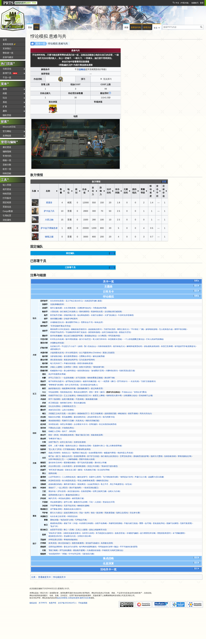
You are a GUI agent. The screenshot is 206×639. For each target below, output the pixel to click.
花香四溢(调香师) (55, 547)
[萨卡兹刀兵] (35, 211)
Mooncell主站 (9, 127)
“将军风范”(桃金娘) (55, 470)
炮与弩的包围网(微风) (88, 547)
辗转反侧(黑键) (99, 356)
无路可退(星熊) (186, 523)
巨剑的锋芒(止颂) (146, 395)
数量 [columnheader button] (61, 191)
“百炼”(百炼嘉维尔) (148, 381)
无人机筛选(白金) (166, 329)
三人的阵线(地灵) (69, 477)
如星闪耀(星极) (68, 399)
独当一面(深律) (97, 513)
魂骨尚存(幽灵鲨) (90, 381)
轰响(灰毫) (54, 520)
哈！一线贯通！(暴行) (107, 381)
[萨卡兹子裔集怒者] (35, 228)
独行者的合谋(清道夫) (109, 456)
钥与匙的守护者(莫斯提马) (185, 346)
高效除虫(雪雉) (85, 446)
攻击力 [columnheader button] (93, 191)
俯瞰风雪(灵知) (102, 481)
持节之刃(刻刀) (54, 378)
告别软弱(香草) (80, 456)
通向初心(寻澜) (101, 463)
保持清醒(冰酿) (56, 319)
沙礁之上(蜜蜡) (56, 367)
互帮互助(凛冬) (126, 456)
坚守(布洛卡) (122, 381)
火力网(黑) (102, 336)
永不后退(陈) (81, 378)
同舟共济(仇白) (146, 413)
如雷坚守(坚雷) (56, 530)
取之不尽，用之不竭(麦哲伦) (112, 484)
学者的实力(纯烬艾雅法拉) (112, 550)
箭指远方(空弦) (125, 332)
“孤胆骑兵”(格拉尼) (79, 453)
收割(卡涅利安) (85, 367)
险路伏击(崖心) (72, 446)
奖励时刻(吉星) (97, 312)
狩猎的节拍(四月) (57, 332)
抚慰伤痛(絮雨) (78, 543)
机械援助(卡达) (56, 371)
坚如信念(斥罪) (109, 502)
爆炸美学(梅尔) (70, 484)
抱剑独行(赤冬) (66, 403)
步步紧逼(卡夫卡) (81, 424)
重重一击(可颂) (145, 523)
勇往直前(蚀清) (56, 360)
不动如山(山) (127, 392)
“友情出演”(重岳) (140, 392)
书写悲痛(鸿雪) (114, 336)
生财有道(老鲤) (80, 442)
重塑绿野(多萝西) (84, 449)
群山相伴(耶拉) (70, 371)
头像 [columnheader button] (34, 191)
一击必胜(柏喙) (68, 378)
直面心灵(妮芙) (109, 353)
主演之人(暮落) (82, 530)
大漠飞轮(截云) (111, 315)
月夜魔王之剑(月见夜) (57, 413)
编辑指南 (7, 151)
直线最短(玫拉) (91, 336)
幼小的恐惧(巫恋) (69, 481)
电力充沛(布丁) (56, 363)
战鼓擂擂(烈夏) (111, 413)
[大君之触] (35, 219)
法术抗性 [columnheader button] (109, 191)
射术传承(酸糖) (56, 336)
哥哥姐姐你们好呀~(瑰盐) (108, 547)
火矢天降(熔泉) (70, 308)
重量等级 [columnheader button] (143, 191)
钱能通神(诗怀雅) (69, 388)
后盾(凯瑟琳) (86, 491)
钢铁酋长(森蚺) (83, 506)
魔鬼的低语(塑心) (72, 495)
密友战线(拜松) (159, 523)
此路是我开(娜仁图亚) (93, 301)
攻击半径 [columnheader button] (157, 191)
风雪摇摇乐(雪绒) (115, 339)
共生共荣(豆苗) (54, 466)
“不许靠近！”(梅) (137, 329)
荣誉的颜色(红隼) (185, 456)
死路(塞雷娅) (110, 513)
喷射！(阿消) (53, 435)
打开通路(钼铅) (69, 449)
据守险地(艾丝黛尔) (73, 381)
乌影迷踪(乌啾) (88, 554)
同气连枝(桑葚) (66, 550)
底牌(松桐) (52, 473)
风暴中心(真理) (95, 477)
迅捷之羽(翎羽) (54, 453)
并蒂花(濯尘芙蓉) (55, 540)
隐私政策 (33, 603)
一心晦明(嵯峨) (72, 459)
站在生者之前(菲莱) (58, 516)
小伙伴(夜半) (67, 466)
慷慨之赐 (49, 236)
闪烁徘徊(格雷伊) (105, 346)
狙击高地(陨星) (83, 315)
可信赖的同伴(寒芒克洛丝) (76, 332)
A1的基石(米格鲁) (86, 523)
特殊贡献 (7, 173)
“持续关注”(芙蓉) (55, 533)
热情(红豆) (66, 453)
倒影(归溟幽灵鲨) (92, 421)
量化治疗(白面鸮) (71, 547)
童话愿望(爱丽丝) (71, 356)
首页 (5, 40)
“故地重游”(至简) (97, 371)
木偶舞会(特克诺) (57, 343)
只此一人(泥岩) (95, 502)
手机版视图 (82, 603)
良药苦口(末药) (88, 533)
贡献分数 (7, 164)
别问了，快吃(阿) (69, 431)
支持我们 (7, 48)
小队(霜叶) (71, 413)
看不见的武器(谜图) (85, 463)
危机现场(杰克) (66, 392)
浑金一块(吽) (84, 513)
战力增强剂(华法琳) (148, 533)
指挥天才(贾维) (157, 456)
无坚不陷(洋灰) (70, 506)
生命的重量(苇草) (95, 453)
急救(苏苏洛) (120, 533)
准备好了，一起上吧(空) (58, 488)
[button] (156, 27)
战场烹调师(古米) (71, 513)
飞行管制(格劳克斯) (110, 477)
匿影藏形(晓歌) (70, 463)
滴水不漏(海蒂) (75, 488)
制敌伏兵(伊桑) (54, 417)
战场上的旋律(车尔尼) (98, 530)
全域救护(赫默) (133, 533)
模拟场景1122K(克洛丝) (60, 329)
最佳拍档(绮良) (80, 417)
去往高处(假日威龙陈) (113, 312)
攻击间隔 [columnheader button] (117, 191)
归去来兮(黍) (135, 513)
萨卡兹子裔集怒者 (49, 228)
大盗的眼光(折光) (57, 353)
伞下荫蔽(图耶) (179, 533)
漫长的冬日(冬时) (55, 463)
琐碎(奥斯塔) (84, 312)
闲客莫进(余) (72, 516)
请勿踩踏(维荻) (54, 421)
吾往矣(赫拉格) (80, 403)
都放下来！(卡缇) (71, 523)
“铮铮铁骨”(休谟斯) (55, 385)
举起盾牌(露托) (56, 502)
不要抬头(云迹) (54, 428)
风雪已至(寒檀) (167, 346)
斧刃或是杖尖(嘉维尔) (104, 533)
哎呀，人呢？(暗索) (56, 446)
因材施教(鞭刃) (83, 388)
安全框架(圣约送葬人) (89, 385)
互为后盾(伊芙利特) (87, 360)
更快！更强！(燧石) (97, 392)
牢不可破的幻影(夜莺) (129, 547)
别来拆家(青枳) (170, 456)
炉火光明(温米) (72, 353)
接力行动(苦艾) (85, 339)
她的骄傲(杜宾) (54, 388)
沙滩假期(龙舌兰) (69, 406)
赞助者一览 (8, 53)
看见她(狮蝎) (67, 417)
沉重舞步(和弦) (85, 356)
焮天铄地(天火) (119, 346)
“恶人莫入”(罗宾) (55, 449)
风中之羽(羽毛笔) (72, 385)
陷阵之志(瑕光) (122, 513)
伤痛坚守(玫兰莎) (55, 395)
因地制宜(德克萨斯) (141, 456)
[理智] (60, 79)
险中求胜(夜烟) (72, 339)
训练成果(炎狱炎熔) (152, 346)
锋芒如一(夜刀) (54, 456)
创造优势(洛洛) (83, 371)
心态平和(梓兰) (54, 477)
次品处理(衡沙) (93, 484)
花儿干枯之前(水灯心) (74, 301)
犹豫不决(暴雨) (172, 523)
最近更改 (7, 147)
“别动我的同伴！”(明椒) (57, 554)
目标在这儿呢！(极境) (73, 470)
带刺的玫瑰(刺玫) (71, 540)
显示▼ (197, 286)
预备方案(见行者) (82, 435)
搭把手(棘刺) (133, 413)
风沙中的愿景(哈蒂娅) (57, 374)
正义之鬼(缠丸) (70, 395)
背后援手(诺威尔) (92, 543)
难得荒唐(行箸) (78, 498)
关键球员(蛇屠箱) (115, 523)
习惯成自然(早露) (100, 308)
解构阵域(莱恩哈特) (134, 346)
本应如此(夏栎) (64, 498)
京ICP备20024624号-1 (67, 603)
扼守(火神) (68, 502)
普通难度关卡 (44, 577)
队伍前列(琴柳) (104, 470)
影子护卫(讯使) (93, 456)
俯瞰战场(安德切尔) (79, 329)
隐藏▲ (197, 281)
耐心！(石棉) (69, 530)
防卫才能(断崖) (97, 413)
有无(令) (128, 484)
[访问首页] (12, 19)
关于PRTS (43, 603)
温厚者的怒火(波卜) (56, 495)
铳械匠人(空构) (54, 431)
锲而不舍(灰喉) (180, 329)
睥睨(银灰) (122, 413)
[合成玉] (52, 109)
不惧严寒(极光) (56, 506)
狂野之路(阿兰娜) (100, 491)
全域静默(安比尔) (57, 322)
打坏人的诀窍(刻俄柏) (155, 339)
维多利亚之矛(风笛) (125, 453)
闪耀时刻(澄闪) (112, 371)
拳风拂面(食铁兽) (67, 435)
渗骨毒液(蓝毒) (152, 329)
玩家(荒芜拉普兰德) (127, 371)
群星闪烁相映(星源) (85, 363)
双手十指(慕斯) (54, 399)
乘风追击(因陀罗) (81, 392)
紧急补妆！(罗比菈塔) (57, 491)
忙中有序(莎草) (75, 554)
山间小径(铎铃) (68, 410)
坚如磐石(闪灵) (70, 536)
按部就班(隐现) (94, 332)
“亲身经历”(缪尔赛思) (109, 466)
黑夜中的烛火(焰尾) (87, 459)
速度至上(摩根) (99, 395)
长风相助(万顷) (90, 470)
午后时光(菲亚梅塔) (126, 315)
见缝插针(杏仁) (99, 446)
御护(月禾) (52, 498)
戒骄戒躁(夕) (55, 349)
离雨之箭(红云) (123, 329)
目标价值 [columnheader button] (164, 191)
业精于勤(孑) (53, 442)
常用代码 (7, 156)
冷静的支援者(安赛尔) (72, 533)
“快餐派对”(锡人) (55, 439)
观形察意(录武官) (55, 536)
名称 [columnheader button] (48, 191)
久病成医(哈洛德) (94, 550)
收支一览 (7, 169)
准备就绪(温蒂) (97, 435)
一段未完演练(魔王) (90, 488)
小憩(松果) (54, 312)
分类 (33, 577)
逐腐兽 (49, 202)
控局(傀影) (93, 424)
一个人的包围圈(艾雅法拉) (134, 339)
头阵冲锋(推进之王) (56, 459)
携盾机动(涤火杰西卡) (72, 509)
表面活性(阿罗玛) (71, 360)
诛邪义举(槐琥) (66, 424)
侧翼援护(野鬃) (110, 453)
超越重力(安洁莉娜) (156, 477)
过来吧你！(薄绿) (71, 367)
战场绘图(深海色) (55, 484)
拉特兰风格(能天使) (109, 332)
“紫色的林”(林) (98, 367)
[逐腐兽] (35, 202)
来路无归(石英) (54, 410)
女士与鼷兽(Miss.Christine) (90, 353)
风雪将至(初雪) (54, 481)
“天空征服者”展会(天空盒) (60, 326)
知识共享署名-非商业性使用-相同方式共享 (73, 598)
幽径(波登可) (82, 477)
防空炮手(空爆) (56, 315)
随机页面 (7, 115)
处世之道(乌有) (66, 442)
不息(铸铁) (80, 399)
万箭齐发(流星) (110, 329)
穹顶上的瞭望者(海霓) (86, 481)
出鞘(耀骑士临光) (130, 395)
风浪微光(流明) (107, 543)
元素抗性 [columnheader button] (126, 191)
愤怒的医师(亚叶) (164, 533)
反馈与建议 (8, 57)
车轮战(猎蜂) (53, 392)
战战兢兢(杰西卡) (95, 329)
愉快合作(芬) (67, 456)
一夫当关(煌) (134, 381)
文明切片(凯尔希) (84, 536)
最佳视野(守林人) (72, 322)
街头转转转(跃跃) (57, 301)
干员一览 (7, 77)
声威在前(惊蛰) (70, 363)
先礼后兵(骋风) (54, 406)
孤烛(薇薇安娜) (92, 399)
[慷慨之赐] (35, 236)
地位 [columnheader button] (68, 191)
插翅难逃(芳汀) (83, 413)
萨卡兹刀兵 (49, 211)
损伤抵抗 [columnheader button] (134, 191)
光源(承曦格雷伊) (57, 304)
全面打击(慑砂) (97, 315)
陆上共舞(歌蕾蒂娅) (114, 446)
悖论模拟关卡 (59, 577)
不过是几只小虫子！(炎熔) (72, 346)
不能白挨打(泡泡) (131, 523)
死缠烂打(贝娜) (68, 421)
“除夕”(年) (54, 526)
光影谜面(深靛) (56, 356)
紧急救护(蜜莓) (79, 550)
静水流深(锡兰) (64, 543)
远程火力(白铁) (114, 491)
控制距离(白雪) (70, 315)
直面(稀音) (81, 484)
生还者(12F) (55, 346)
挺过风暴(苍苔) (97, 388)
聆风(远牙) (99, 322)
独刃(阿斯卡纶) (109, 417)
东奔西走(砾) (53, 424)
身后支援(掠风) (73, 491)
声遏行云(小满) (141, 477)
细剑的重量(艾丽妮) (95, 378)
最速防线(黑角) (56, 523)
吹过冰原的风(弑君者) (108, 424)
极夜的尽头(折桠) (81, 502)
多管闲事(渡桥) (80, 466)
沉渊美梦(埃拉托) (84, 308)
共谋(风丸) (80, 421)
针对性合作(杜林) (57, 339)
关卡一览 (40, 43)
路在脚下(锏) (110, 378)
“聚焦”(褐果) (53, 550)
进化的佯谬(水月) (94, 417)
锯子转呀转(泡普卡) (56, 381)
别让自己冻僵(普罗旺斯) (73, 336)
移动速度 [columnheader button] (151, 191)
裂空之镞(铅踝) (56, 308)
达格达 (82, 69)
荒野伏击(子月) (87, 322)
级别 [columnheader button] (76, 191)
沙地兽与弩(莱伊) (71, 319)
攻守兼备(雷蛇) (56, 509)
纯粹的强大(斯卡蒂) (114, 395)
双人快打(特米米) (100, 339)
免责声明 (52, 603)
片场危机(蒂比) (68, 428)
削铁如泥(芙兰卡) (84, 395)
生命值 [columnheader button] (84, 191)
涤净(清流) (52, 543)
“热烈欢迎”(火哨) (66, 520)
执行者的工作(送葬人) (69, 312)
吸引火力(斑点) (56, 513)
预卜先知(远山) (90, 346)
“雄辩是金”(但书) (126, 477)
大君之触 (49, 219)
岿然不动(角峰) (101, 523)
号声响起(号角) (81, 520)
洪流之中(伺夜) (93, 466)
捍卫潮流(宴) (53, 403)
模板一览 (7, 160)
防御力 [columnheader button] (101, 191)
